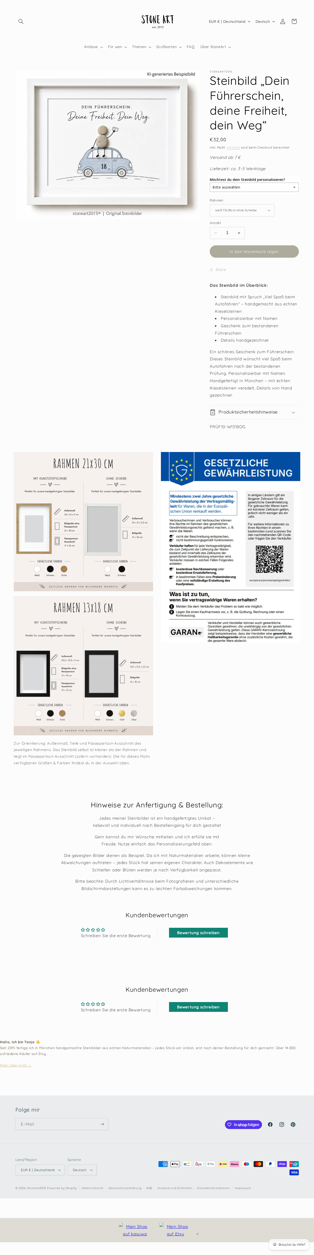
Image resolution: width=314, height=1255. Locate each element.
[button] (21, 21)
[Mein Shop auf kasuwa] (135, 1230)
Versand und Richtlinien (175, 1188)
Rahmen (216, 200)
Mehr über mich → (16, 1065)
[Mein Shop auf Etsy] (175, 1230)
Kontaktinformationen (213, 1188)
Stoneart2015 (36, 1188)
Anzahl (215, 223)
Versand (233, 147)
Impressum (243, 1188)
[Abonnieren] (102, 1124)
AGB (149, 1188)
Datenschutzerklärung (125, 1188)
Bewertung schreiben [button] (198, 932)
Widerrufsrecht (93, 1188)
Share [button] (221, 269)
